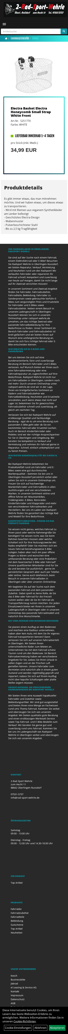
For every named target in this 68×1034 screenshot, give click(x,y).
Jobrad (14, 983)
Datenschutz (18, 999)
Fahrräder (16, 909)
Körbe (35, 38)
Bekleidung (17, 920)
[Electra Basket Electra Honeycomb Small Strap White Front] (34, 74)
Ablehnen (40, 1028)
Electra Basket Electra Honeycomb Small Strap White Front (31, 112)
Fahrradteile (17, 916)
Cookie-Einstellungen (18, 1028)
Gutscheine (17, 924)
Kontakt (15, 991)
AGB (13, 1003)
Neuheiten (16, 932)
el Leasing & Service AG (23, 987)
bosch (14, 975)
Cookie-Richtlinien (25, 1021)
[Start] (6, 38)
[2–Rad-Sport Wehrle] (35, 9)
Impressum (17, 995)
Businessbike (18, 979)
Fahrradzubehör (20, 38)
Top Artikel (17, 882)
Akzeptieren (57, 1028)
